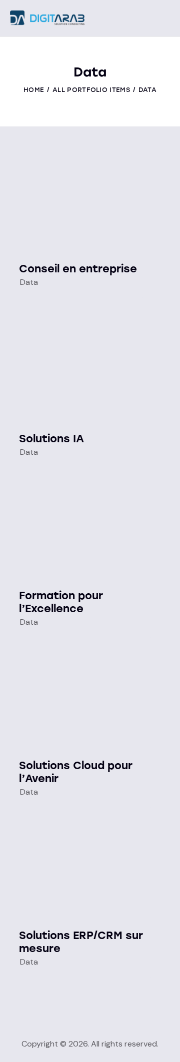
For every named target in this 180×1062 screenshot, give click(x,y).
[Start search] (163, 19)
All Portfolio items (91, 89)
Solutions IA (51, 438)
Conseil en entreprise (78, 268)
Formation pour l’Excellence (61, 602)
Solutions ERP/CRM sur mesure (81, 942)
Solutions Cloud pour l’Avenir (75, 772)
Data (29, 282)
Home (34, 89)
